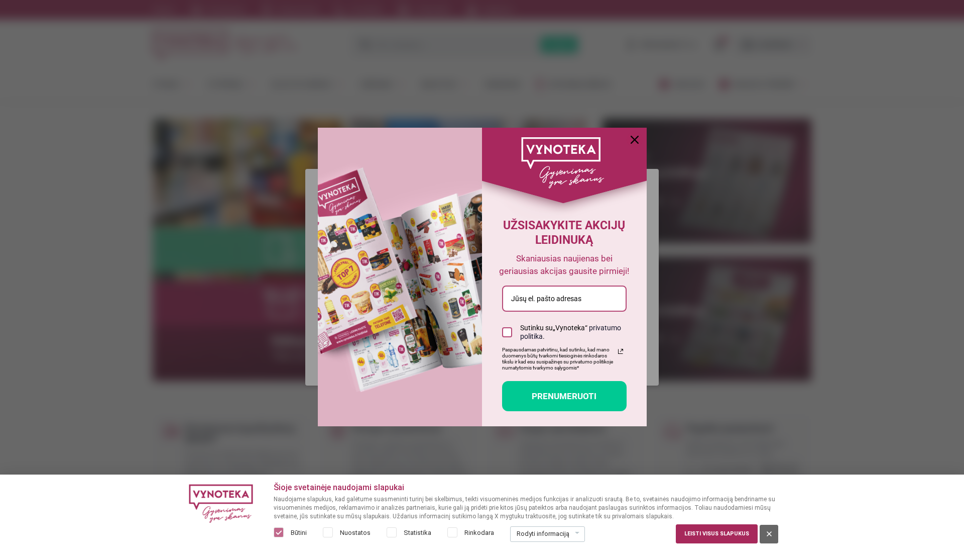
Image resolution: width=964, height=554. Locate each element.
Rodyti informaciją (543, 533)
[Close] (635, 140)
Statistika (417, 532)
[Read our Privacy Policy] (621, 351)
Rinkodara (479, 532)
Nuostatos (355, 532)
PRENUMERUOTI (564, 396)
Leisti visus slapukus (716, 533)
